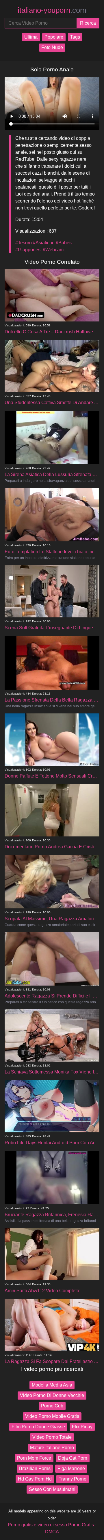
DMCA (52, 1531)
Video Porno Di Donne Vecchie (52, 1395)
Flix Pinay (82, 1426)
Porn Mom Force (34, 1458)
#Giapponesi (28, 249)
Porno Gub (52, 1405)
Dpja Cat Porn (72, 1458)
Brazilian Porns (35, 1468)
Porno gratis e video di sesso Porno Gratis (51, 1524)
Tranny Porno (72, 1478)
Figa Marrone (71, 1468)
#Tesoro (23, 242)
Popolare (53, 37)
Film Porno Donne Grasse (38, 1426)
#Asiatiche (44, 242)
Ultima (31, 37)
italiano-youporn (52, 10)
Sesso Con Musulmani (52, 1489)
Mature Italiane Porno (52, 1447)
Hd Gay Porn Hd (35, 1478)
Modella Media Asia (52, 1384)
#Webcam (53, 249)
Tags (75, 37)
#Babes (64, 242)
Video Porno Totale (52, 1437)
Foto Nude (52, 47)
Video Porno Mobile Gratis (52, 1416)
